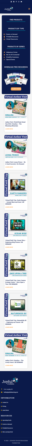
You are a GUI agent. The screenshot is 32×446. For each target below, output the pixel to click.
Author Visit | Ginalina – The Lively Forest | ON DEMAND (14, 361)
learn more (9, 129)
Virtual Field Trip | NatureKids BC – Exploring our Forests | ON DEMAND (16, 322)
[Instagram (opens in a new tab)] (19, 2)
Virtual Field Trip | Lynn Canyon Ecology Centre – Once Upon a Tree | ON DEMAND (15, 282)
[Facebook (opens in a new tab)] (13, 2)
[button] (29, 8)
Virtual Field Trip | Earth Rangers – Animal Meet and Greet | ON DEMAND (15, 202)
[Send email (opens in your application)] (21, 2)
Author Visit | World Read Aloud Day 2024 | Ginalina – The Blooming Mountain (15, 124)
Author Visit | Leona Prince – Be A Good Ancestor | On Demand (15, 163)
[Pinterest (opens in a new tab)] (16, 2)
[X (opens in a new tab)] (11, 2)
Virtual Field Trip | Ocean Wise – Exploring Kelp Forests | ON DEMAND (15, 242)
